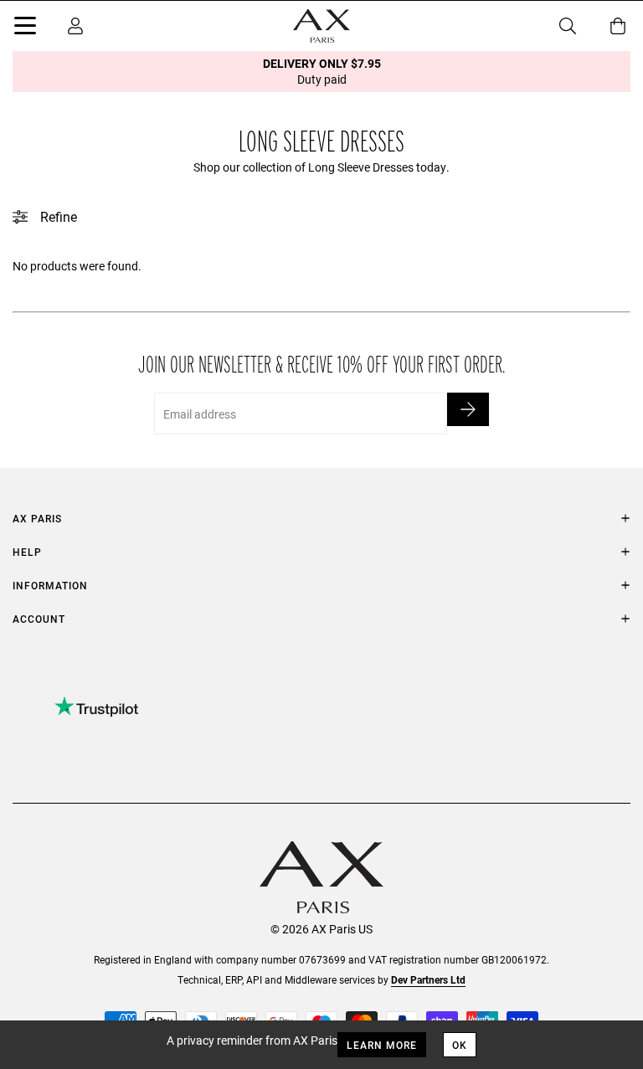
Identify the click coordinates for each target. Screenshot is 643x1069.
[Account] (75, 26)
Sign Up (468, 409)
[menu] (25, 28)
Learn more (382, 1044)
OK (459, 1044)
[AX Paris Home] (321, 26)
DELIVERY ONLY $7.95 (322, 71)
